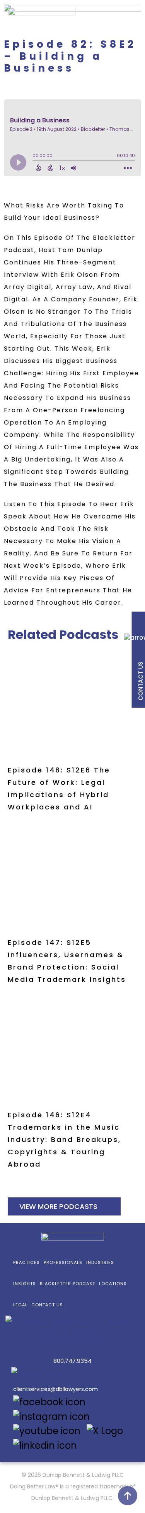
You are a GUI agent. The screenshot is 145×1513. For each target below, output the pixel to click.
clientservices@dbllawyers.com (55, 1389)
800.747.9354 (72, 1361)
